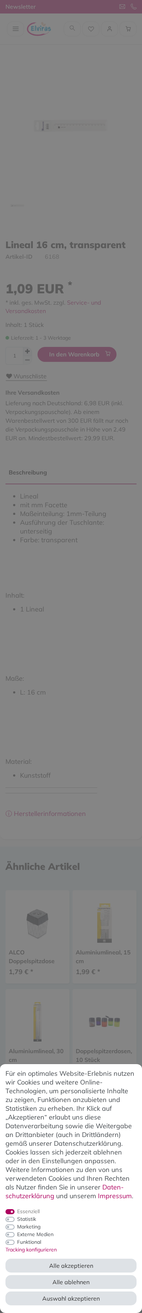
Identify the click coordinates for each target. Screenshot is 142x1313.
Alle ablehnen (71, 1282)
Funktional (29, 1242)
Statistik (26, 1219)
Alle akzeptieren (71, 1265)
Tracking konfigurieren (31, 1249)
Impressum (115, 1196)
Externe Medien (35, 1234)
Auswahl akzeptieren (71, 1298)
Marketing (28, 1226)
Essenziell (28, 1211)
